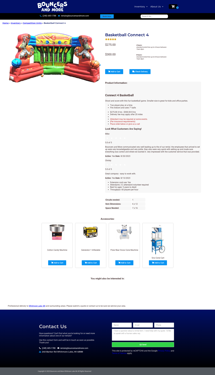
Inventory (139, 6)
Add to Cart (115, 71)
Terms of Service (119, 353)
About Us (155, 6)
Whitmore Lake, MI (37, 306)
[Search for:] (154, 16)
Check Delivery (141, 71)
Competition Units (32, 23)
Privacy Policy (164, 351)
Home (5, 23)
